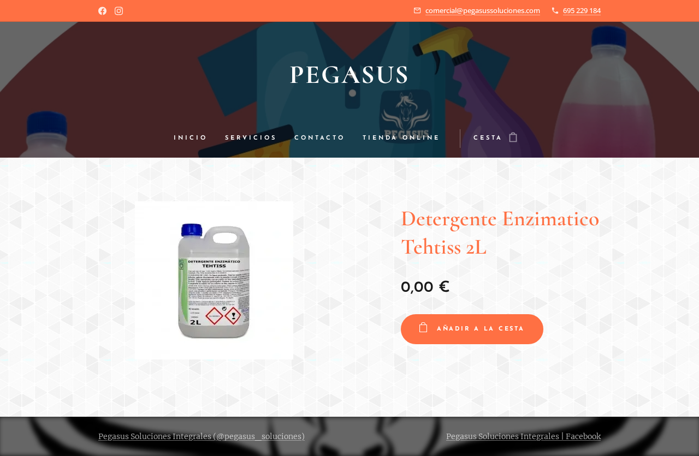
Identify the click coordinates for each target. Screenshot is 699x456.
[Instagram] (119, 11)
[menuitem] (195, 138)
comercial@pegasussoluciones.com (482, 10)
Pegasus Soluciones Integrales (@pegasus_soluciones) (201, 436)
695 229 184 (582, 10)
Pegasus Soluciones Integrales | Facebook (523, 436)
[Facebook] (102, 11)
